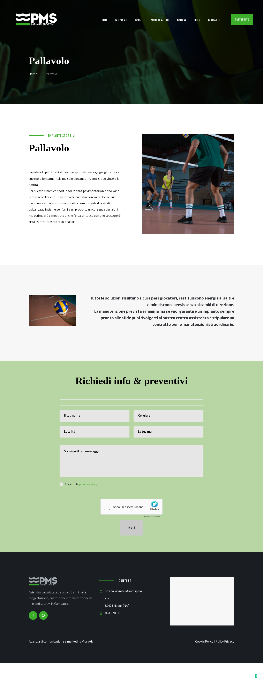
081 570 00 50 (114, 613)
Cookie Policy (204, 641)
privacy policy (88, 484)
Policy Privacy (225, 641)
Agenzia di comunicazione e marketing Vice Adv (61, 641)
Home (33, 74)
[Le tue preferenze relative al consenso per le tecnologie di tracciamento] (256, 676)
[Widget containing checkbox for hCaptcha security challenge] (131, 509)
